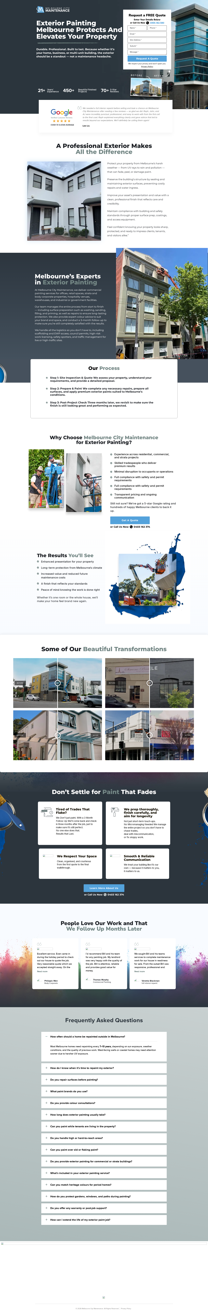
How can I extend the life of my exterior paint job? (80, 1220)
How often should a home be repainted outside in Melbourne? (87, 1036)
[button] (104, 1037)
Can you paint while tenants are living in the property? (83, 1126)
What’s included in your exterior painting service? (80, 1173)
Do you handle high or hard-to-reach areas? (76, 1138)
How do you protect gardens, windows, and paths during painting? (90, 1196)
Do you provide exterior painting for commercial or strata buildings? (91, 1161)
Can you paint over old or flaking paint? (74, 1149)
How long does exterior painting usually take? (77, 1114)
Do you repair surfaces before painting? (74, 1079)
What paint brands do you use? (69, 1091)
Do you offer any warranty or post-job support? (78, 1208)
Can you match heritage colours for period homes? (80, 1185)
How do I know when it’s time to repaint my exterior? (82, 1068)
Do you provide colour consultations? (72, 1103)
